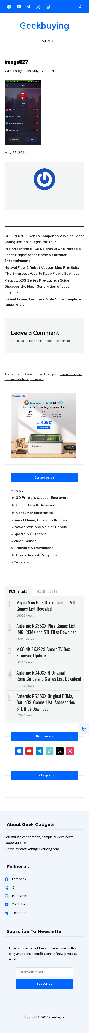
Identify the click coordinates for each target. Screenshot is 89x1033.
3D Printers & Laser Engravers (42, 497)
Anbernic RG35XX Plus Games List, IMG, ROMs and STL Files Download (46, 628)
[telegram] (39, 750)
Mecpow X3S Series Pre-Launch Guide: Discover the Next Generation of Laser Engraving (38, 286)
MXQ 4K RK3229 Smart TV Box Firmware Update (43, 652)
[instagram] (48, 6)
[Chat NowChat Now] (84, 728)
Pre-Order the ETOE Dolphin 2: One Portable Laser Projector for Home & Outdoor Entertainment (43, 254)
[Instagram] (28, 6)
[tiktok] (49, 750)
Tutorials (21, 562)
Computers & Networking (38, 505)
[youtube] (18, 6)
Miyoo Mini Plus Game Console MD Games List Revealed (45, 605)
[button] (44, 41)
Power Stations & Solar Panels (40, 527)
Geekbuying (44, 25)
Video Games (25, 541)
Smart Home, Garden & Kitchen (40, 520)
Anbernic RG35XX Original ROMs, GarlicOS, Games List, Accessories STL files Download (45, 702)
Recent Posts (46, 591)
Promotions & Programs (36, 555)
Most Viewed (18, 591)
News (18, 490)
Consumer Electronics (34, 512)
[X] (38, 6)
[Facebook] (9, 6)
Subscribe (44, 983)
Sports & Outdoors (30, 534)
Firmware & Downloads (33, 548)
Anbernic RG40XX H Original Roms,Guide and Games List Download (48, 675)
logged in (36, 341)
